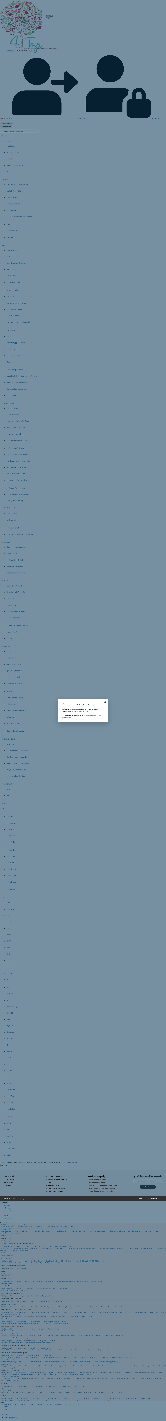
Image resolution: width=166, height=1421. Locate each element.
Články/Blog (9, 1179)
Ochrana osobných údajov (57, 1179)
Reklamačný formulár (55, 1192)
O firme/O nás (9, 1176)
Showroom (8, 1182)
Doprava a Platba (53, 1185)
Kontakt (7, 1185)
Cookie (48, 1182)
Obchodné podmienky (54, 1176)
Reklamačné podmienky (55, 1189)
